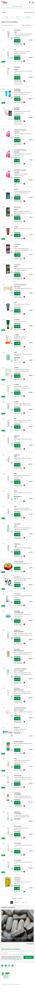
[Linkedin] (13, 966)
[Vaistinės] (30, 2)
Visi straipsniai (30, 943)
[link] (8, 902)
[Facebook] (2, 966)
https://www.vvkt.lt (14, 978)
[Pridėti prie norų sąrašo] (3, 30)
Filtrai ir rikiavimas (26, 25)
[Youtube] (9, 966)
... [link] (20, 902)
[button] (17, 40)
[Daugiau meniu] (33, 2)
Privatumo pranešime (17, 958)
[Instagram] (6, 966)
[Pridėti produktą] (11, 37)
